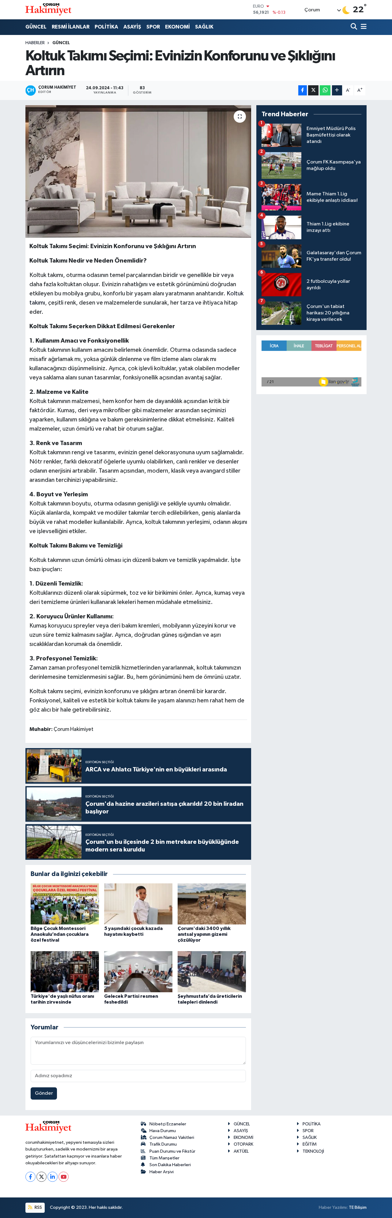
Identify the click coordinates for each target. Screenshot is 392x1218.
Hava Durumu (162, 1130)
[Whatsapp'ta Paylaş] (325, 90)
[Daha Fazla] (337, 90)
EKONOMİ (177, 26)
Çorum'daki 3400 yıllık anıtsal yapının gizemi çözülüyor (204, 934)
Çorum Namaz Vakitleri (171, 1137)
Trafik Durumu (163, 1144)
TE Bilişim (358, 1207)
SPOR (153, 26)
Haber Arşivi (161, 1172)
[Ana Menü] (362, 27)
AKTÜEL (241, 1151)
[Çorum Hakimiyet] (48, 9)
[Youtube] (63, 1177)
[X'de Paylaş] (313, 90)
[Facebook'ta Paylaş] (302, 90)
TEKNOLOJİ (313, 1151)
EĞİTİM (310, 1144)
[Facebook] (30, 1177)
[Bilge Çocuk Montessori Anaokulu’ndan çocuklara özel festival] (65, 903)
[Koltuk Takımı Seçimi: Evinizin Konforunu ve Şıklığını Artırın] (138, 171)
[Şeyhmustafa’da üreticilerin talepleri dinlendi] (212, 971)
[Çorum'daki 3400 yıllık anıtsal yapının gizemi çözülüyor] (212, 903)
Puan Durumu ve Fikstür (172, 1151)
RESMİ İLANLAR (70, 26)
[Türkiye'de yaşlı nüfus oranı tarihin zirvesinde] (65, 971)
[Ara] (354, 27)
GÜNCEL (36, 26)
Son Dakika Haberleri (170, 1164)
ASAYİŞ (132, 26)
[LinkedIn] (52, 1177)
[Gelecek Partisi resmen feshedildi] (138, 971)
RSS (38, 1207)
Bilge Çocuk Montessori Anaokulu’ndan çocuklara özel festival (60, 934)
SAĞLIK (204, 26)
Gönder (44, 1093)
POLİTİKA (106, 26)
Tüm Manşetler (164, 1158)
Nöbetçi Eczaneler (167, 1124)
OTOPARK (243, 1144)
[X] (41, 1177)
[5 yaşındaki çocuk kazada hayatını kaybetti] (138, 903)
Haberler (35, 43)
